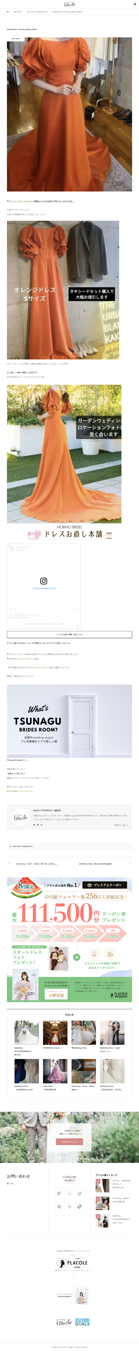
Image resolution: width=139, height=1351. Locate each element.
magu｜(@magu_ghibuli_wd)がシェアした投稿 (44, 624)
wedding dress (27, 846)
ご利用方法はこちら (69, 1141)
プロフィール (119, 825)
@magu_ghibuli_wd (18, 201)
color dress (16, 846)
